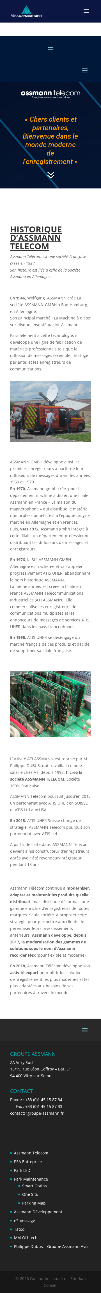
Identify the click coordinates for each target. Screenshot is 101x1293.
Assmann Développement (38, 1211)
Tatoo (19, 1229)
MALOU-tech (26, 1237)
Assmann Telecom (31, 1153)
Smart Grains (34, 1185)
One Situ (30, 1194)
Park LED (22, 1170)
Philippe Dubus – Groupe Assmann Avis (51, 1246)
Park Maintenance (31, 1179)
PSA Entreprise (28, 1161)
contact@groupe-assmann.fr (37, 1113)
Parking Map (34, 1203)
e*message (24, 1220)
